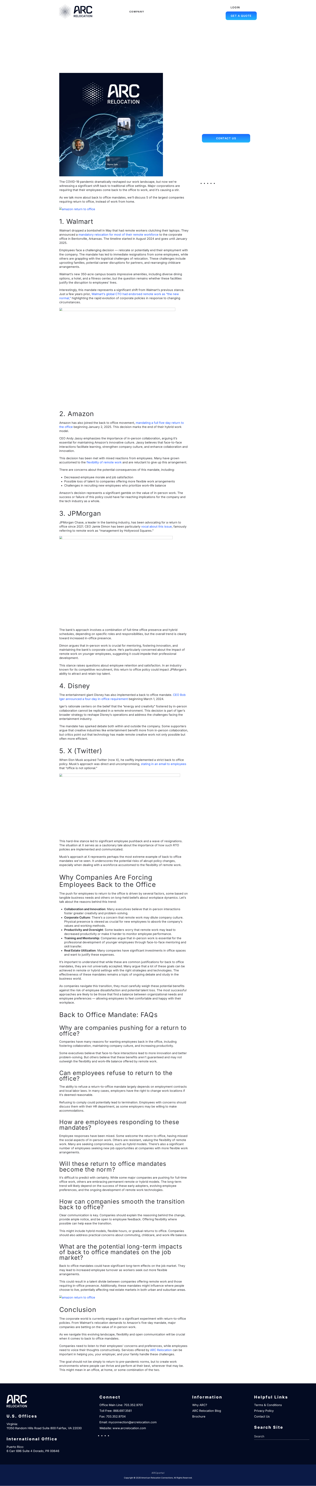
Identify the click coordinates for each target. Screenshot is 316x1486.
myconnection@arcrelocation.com (226, 175)
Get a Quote (241, 15)
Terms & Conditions (268, 1405)
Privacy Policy (264, 1410)
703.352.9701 (133, 1405)
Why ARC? (199, 1405)
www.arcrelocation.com (129, 1428)
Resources (178, 11)
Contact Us (226, 138)
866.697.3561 (122, 1410)
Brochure (198, 1416)
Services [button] (156, 11)
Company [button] (136, 11)
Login (235, 7)
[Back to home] (75, 12)
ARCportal (158, 1473)
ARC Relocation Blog (206, 1410)
